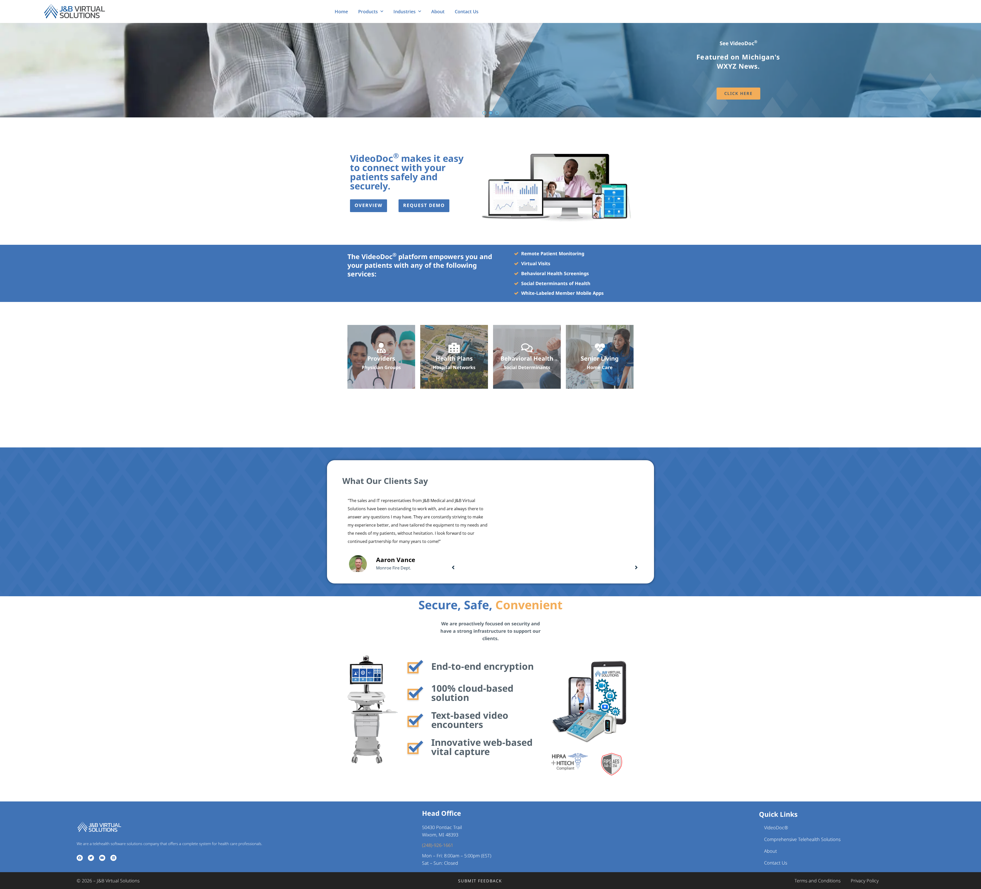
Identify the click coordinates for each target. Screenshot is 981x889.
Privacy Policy (865, 881)
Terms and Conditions (817, 881)
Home (341, 11)
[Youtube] (102, 858)
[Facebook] (80, 858)
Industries (404, 11)
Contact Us (466, 11)
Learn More (738, 98)
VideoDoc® (776, 827)
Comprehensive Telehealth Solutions (802, 839)
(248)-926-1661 (437, 845)
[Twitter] (91, 858)
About (438, 11)
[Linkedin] (113, 858)
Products (368, 11)
